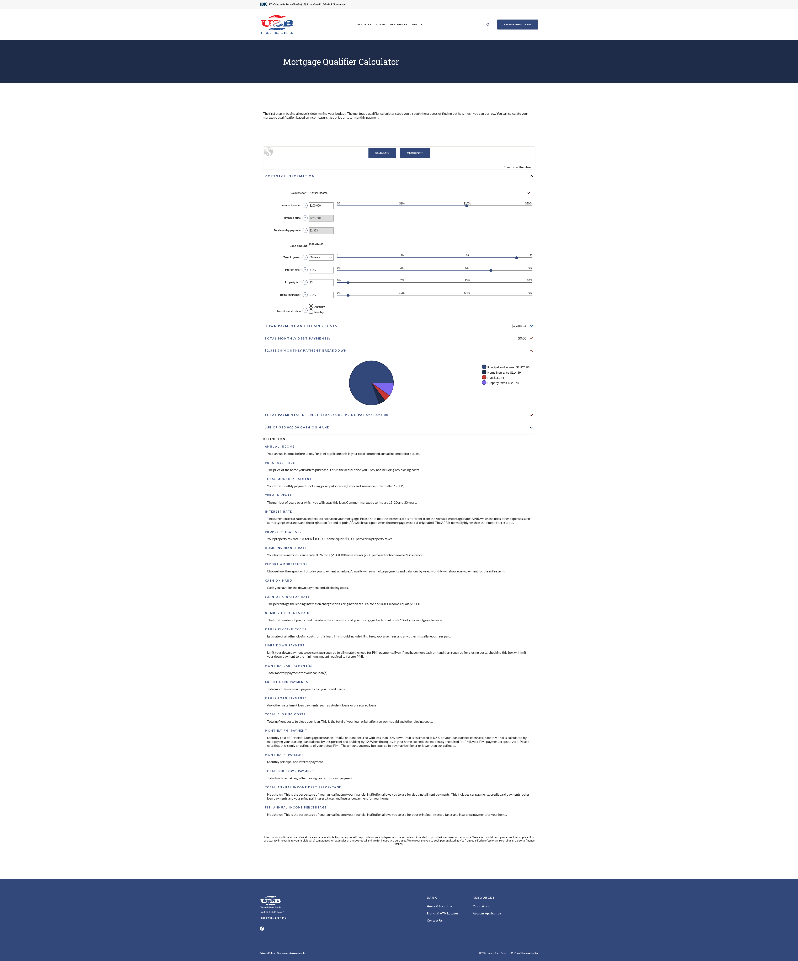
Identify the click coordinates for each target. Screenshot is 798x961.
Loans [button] (381, 24)
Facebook (262, 929)
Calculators (481, 906)
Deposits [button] (364, 24)
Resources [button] (399, 24)
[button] (399, 176)
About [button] (417, 24)
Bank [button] (432, 897)
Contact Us (435, 920)
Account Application (487, 913)
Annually (319, 306)
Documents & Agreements (291, 953)
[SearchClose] (488, 24)
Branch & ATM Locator (442, 913)
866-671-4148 (277, 917)
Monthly (319, 312)
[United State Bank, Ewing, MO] (277, 24)
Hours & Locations (440, 906)
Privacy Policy (267, 953)
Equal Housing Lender (526, 953)
